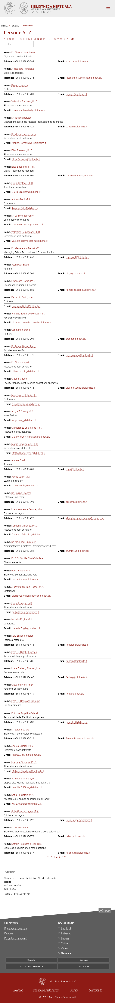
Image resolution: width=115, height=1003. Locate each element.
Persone (8, 933)
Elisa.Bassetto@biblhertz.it (26, 159)
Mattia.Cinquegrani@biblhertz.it (28, 453)
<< (48, 856)
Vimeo (64, 948)
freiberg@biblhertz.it (76, 677)
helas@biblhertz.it (75, 836)
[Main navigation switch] (108, 9)
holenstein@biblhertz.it (78, 852)
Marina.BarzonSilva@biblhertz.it (29, 143)
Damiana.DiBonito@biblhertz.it (28, 534)
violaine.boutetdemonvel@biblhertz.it (31, 322)
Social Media (66, 923)
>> (65, 856)
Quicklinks (11, 923)
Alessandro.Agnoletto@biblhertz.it (84, 77)
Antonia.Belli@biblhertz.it (25, 208)
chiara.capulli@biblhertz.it (25, 371)
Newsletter (66, 953)
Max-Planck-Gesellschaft (31, 966)
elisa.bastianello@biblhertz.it (81, 175)
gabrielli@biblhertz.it (76, 722)
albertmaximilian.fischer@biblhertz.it (31, 595)
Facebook (66, 928)
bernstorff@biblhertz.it (77, 257)
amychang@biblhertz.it (24, 420)
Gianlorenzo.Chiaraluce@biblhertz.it (31, 436)
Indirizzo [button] (9, 871)
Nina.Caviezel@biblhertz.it (26, 404)
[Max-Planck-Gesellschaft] (44, 981)
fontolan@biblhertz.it (77, 644)
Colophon (18, 990)
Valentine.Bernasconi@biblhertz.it (29, 240)
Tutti (71, 39)
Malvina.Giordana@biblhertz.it (28, 771)
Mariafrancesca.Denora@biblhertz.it (85, 518)
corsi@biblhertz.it (75, 469)
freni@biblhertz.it (75, 693)
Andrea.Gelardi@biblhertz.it (26, 754)
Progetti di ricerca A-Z (15, 938)
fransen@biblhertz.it (76, 661)
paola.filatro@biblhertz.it (25, 579)
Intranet (84, 960)
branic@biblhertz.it (76, 338)
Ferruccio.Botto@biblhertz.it (26, 306)
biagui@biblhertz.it (76, 273)
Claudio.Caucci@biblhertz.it (80, 387)
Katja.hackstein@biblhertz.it (26, 803)
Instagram (66, 933)
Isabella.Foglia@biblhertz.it (26, 628)
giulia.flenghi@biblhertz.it (25, 612)
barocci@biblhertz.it (76, 94)
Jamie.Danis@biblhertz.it (25, 485)
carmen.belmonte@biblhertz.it (28, 224)
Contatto (31, 960)
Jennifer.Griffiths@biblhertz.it (27, 787)
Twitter (64, 943)
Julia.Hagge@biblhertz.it (79, 820)
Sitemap (74, 990)
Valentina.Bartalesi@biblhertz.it (28, 110)
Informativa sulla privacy (46, 990)
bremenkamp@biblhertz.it (79, 355)
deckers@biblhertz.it (76, 501)
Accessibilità (95, 990)
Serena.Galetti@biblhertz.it (80, 738)
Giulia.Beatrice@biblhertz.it (26, 191)
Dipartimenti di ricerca (15, 928)
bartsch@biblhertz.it (76, 126)
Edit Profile (84, 966)
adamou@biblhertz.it (77, 61)
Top (107, 910)
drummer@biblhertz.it (77, 550)
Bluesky (65, 938)
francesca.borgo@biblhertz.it (81, 289)
